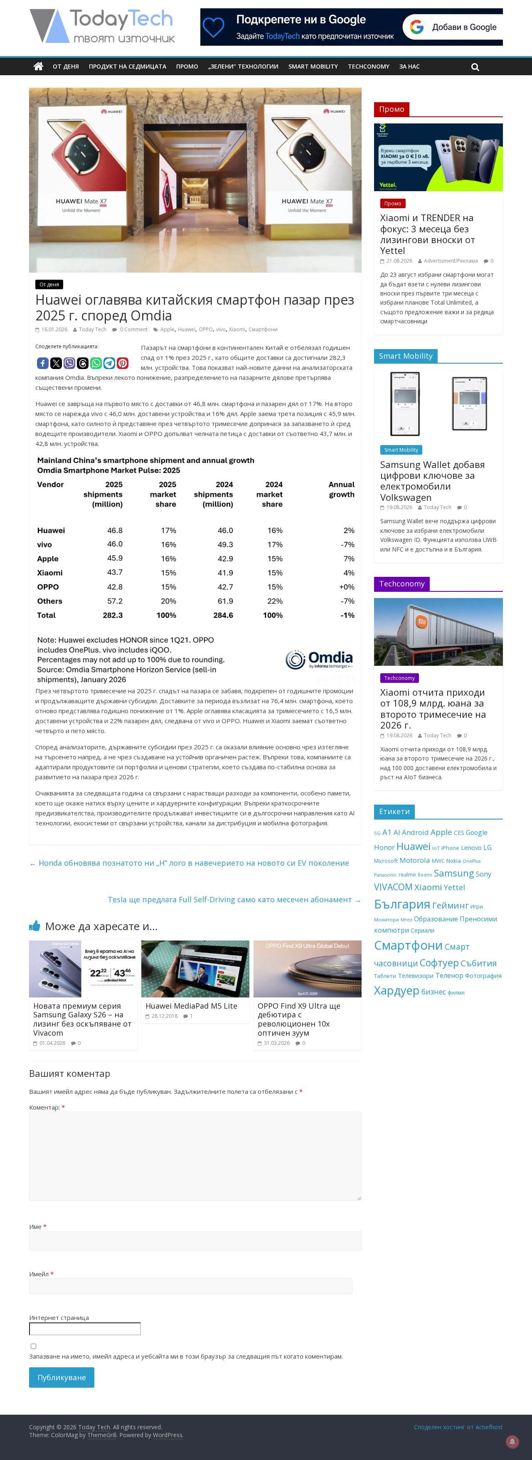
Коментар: (47, 1107)
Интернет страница (59, 1317)
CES (459, 833)
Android (415, 832)
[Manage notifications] (512, 1441)
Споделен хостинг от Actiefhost (458, 1427)
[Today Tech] (102, 13)
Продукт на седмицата (127, 66)
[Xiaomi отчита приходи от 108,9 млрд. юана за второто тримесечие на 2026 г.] (438, 602)
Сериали (422, 930)
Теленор (449, 975)
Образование (436, 918)
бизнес (433, 992)
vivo (221, 329)
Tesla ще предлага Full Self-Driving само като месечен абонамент (235, 899)
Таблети (385, 976)
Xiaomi (237, 329)
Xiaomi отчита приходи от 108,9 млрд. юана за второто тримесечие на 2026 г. (433, 708)
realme (407, 874)
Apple (167, 329)
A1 (387, 832)
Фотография (483, 975)
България (402, 904)
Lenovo (471, 847)
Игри (476, 906)
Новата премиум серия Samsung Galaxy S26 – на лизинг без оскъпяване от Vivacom (82, 1019)
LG (487, 847)
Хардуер (397, 990)
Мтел (406, 919)
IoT (436, 848)
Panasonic (385, 875)
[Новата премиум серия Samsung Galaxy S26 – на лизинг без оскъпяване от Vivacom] (83, 945)
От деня (66, 66)
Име (38, 1226)
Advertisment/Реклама (451, 260)
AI (397, 832)
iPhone (450, 848)
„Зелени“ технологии (243, 66)
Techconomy (368, 66)
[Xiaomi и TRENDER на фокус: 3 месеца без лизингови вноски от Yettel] (438, 128)
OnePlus (471, 861)
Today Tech (92, 329)
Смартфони (263, 329)
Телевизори (415, 975)
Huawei (186, 329)
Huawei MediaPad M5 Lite (191, 1006)
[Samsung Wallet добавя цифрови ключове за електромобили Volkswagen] (438, 374)
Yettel (454, 887)
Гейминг (450, 905)
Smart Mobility (313, 66)
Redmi (425, 875)
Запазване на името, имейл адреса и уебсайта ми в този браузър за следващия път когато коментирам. (186, 1356)
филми (456, 992)
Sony (483, 874)
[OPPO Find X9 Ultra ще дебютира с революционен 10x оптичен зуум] (308, 945)
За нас (409, 66)
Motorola (414, 860)
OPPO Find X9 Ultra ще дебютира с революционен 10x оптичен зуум (299, 1019)
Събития (479, 963)
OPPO (206, 329)
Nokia (453, 860)
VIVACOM (393, 887)
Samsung (454, 873)
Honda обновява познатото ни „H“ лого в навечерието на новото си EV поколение (189, 863)
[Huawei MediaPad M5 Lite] (195, 945)
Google (477, 832)
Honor (384, 847)
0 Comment (133, 329)
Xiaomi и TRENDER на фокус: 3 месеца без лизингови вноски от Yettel (427, 233)
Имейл (41, 1274)
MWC (438, 860)
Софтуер (439, 962)
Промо (187, 66)
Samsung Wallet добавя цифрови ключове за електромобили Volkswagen (432, 480)
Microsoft (386, 860)
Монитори (386, 919)
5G (377, 833)
